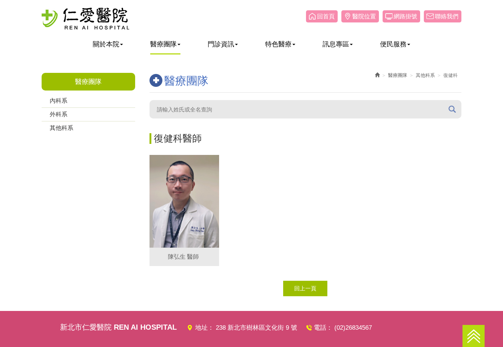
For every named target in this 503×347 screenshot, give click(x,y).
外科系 (58, 114)
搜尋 (452, 109)
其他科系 (61, 128)
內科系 (58, 101)
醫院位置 (364, 16)
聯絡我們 (446, 16)
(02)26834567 (353, 327)
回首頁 (326, 16)
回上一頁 (305, 288)
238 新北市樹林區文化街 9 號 (256, 327)
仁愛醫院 (85, 18)
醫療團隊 (397, 75)
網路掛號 (405, 16)
